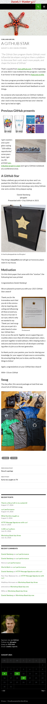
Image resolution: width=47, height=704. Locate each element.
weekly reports (11, 646)
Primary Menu (44, 7)
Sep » (43, 691)
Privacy (3, 701)
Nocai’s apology (7, 469)
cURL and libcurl (8, 39)
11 (17, 674)
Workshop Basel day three (11, 535)
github (14, 458)
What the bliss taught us (10, 516)
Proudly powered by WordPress (18, 701)
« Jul (3, 691)
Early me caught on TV (9, 478)
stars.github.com (24, 69)
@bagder (13, 642)
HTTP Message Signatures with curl (14, 522)
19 (23, 678)
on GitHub (14, 640)
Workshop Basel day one (19, 587)
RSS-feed (11, 644)
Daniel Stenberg (20, 48)
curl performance (7, 509)
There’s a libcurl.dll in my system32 (14, 503)
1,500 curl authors (8, 529)
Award (5, 458)
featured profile (37, 74)
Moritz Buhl (5, 567)
